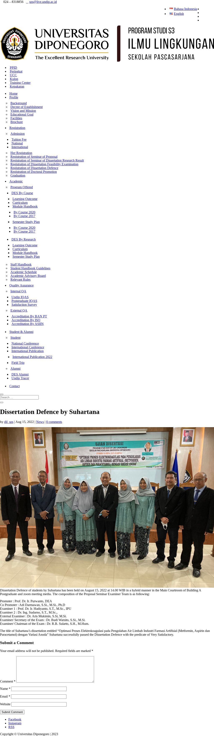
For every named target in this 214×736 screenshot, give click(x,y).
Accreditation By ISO (25, 320)
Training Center (20, 82)
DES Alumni (20, 374)
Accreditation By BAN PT (29, 316)
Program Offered (21, 187)
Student (15, 337)
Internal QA (18, 291)
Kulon (14, 79)
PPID (13, 67)
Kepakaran (17, 86)
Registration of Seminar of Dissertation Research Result (47, 160)
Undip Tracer (20, 378)
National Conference (25, 343)
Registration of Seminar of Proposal (33, 156)
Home (13, 93)
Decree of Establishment (26, 107)
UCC (13, 75)
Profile (13, 97)
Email (5, 696)
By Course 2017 (24, 216)
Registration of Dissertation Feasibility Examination (44, 164)
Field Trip (17, 362)
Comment (7, 681)
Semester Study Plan (26, 222)
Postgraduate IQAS (24, 301)
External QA (18, 310)
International (19, 147)
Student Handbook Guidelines (30, 268)
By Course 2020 (24, 212)
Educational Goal (21, 114)
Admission (17, 133)
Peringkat (16, 71)
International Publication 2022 (32, 357)
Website (5, 704)
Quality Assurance (21, 285)
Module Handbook (25, 206)
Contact (14, 386)
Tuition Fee (19, 139)
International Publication (27, 351)
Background (18, 103)
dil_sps (8, 422)
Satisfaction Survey (24, 304)
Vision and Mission (23, 110)
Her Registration (21, 153)
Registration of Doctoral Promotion (33, 171)
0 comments (54, 422)
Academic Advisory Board (28, 276)
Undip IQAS (20, 297)
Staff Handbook (21, 264)
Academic (16, 181)
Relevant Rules (20, 279)
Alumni (15, 368)
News (40, 422)
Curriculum (20, 202)
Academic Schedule (23, 272)
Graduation (17, 175)
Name (5, 688)
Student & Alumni (21, 332)
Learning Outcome (25, 199)
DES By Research (23, 239)
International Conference (27, 347)
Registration (17, 128)
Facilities (16, 118)
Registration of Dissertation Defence (34, 168)
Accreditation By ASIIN (27, 324)
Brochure (16, 122)
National (17, 143)
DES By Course (22, 193)
